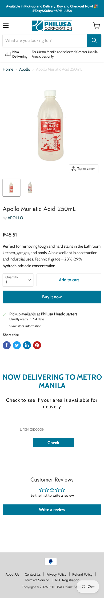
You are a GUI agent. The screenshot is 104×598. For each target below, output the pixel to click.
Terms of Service (37, 580)
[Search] (94, 40)
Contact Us (33, 574)
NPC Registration (67, 580)
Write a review (52, 509)
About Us (12, 574)
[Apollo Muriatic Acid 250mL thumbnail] (11, 187)
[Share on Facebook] (7, 345)
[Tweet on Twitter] (17, 345)
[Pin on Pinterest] (37, 345)
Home (8, 69)
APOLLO (15, 217)
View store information (25, 326)
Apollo (24, 69)
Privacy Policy (56, 574)
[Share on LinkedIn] (27, 345)
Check (53, 442)
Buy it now (52, 296)
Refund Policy (82, 574)
